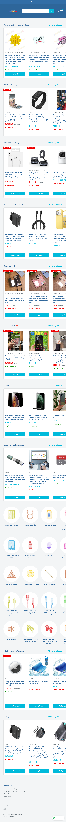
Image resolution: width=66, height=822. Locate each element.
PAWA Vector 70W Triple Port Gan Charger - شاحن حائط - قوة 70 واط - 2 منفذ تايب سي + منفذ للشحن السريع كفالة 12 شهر (15, 237)
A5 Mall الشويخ (33, 1)
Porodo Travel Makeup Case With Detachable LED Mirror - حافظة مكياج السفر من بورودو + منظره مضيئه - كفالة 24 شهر (15, 118)
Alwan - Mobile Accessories (14, 52)
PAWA (7, 232)
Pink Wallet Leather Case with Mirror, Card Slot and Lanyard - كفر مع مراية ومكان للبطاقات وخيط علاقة (38, 299)
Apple (7, 170)
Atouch (7, 413)
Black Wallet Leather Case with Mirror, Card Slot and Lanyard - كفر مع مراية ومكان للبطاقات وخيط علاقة (14, 299)
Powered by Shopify (8, 816)
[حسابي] (58, 11)
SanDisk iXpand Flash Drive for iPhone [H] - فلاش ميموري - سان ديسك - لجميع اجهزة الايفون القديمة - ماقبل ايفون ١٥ (15, 478)
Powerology (33, 744)
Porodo (7, 112)
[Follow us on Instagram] (4, 809)
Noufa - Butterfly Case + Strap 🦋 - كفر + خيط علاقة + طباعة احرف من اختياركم (15, 358)
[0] (61, 11)
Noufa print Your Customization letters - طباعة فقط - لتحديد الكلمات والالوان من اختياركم (38, 358)
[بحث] (51, 11)
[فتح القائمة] (4, 11)
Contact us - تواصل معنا (10, 789)
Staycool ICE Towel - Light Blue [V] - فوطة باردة (38, 682)
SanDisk (7, 472)
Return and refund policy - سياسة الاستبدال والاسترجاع (16, 792)
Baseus (31, 472)
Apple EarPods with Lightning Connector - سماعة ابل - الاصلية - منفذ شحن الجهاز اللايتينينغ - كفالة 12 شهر (15, 175)
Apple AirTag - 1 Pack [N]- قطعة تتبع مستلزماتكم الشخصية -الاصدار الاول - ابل (14, 683)
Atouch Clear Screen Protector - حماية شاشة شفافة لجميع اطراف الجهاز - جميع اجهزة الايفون (38, 417)
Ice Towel (32, 678)
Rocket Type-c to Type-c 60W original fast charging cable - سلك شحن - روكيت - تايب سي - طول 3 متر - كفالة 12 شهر (39, 237)
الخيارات (15, 74)
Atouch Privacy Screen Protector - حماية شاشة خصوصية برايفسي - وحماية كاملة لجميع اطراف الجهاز (15, 417)
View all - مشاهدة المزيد (55, 25)
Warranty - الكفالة (8, 796)
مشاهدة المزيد (58, 385)
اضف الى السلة (15, 193)
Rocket (31, 232)
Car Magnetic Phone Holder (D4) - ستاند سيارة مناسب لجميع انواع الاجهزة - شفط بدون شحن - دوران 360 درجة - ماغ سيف (39, 176)
